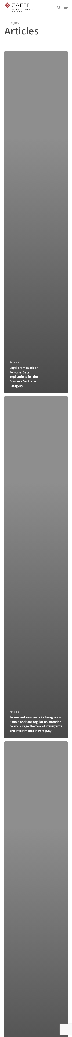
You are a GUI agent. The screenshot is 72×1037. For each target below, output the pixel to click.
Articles (14, 362)
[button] (66, 7)
